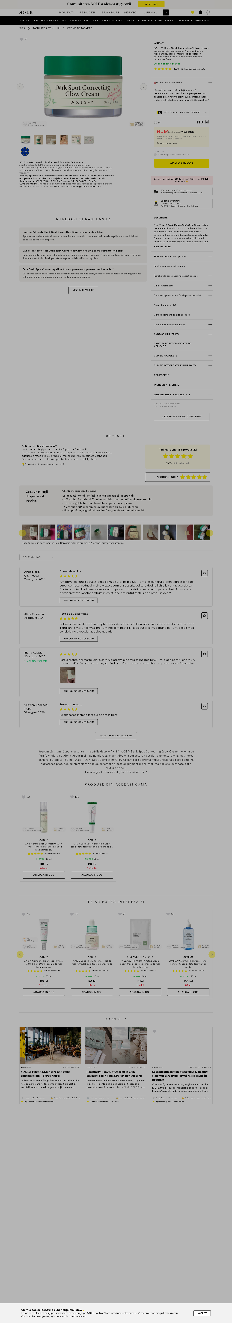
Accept (202, 1313)
